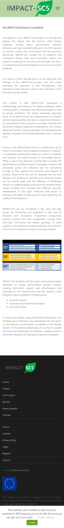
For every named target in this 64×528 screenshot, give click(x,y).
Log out (6, 460)
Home (6, 382)
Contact (7, 415)
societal (47, 331)
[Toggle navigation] (57, 8)
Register (7, 453)
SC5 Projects (9, 395)
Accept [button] (32, 522)
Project (6, 388)
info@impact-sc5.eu (19, 470)
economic (7, 334)
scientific (37, 331)
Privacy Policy (9, 440)
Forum (6, 426)
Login (5, 446)
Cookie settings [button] (45, 517)
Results (57, 324)
